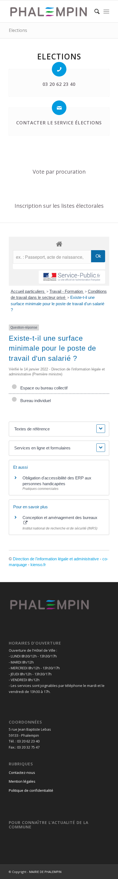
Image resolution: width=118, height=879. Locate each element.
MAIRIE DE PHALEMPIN (45, 872)
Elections (18, 30)
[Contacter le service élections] (59, 107)
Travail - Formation (66, 291)
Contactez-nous (22, 772)
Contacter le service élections (59, 123)
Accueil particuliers (28, 291)
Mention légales (22, 781)
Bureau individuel (34, 400)
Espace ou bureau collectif (43, 388)
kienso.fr (38, 564)
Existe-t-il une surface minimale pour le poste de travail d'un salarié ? (57, 303)
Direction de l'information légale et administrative (56, 558)
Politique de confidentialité (31, 790)
